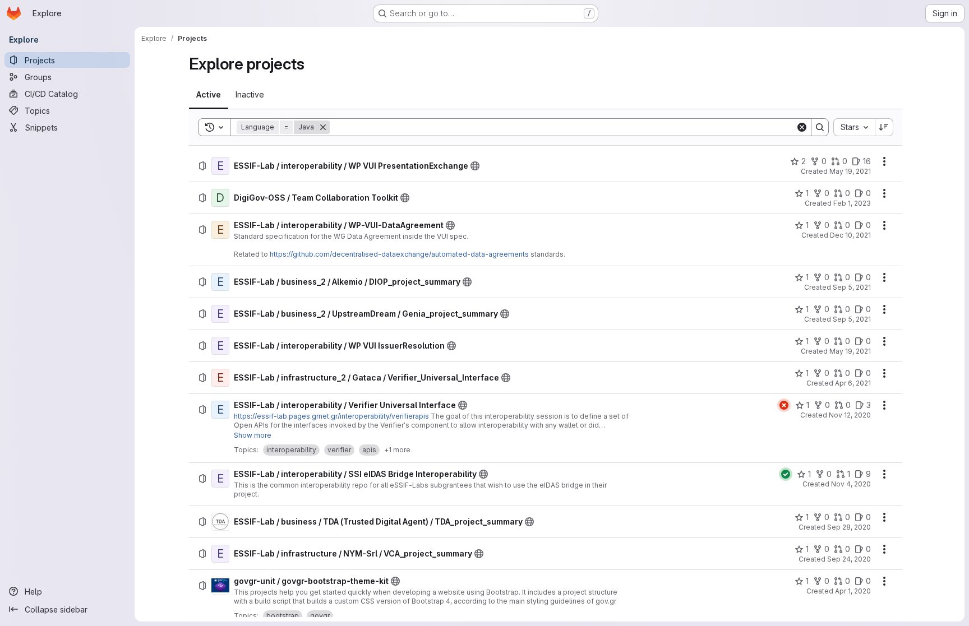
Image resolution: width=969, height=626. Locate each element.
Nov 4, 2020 (851, 484)
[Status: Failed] (784, 405)
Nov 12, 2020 (850, 415)
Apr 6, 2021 (853, 383)
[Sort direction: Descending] (884, 127)
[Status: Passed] (785, 474)
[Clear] (802, 127)
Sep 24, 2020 (849, 559)
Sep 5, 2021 (852, 287)
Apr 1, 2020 (853, 591)
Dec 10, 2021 (850, 235)
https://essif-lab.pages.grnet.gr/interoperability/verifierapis (331, 416)
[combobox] (854, 127)
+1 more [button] (397, 450)
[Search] (820, 127)
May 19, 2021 (850, 171)
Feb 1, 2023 (852, 203)
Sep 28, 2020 (849, 527)
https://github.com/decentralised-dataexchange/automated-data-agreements (399, 254)
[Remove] (323, 127)
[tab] (208, 95)
